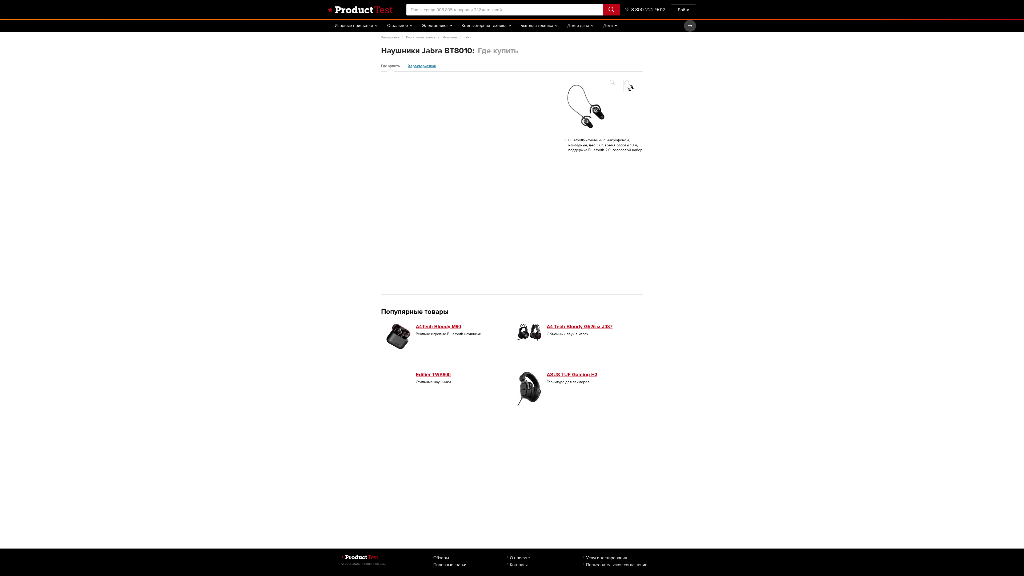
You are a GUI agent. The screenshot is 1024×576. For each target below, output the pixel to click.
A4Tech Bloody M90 (438, 326)
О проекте (520, 557)
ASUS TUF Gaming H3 (572, 374)
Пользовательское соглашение (616, 564)
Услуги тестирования (606, 557)
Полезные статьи (449, 564)
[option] (629, 86)
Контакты (518, 564)
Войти (683, 9)
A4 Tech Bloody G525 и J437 (580, 326)
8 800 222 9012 (648, 10)
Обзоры (441, 557)
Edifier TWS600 (433, 374)
